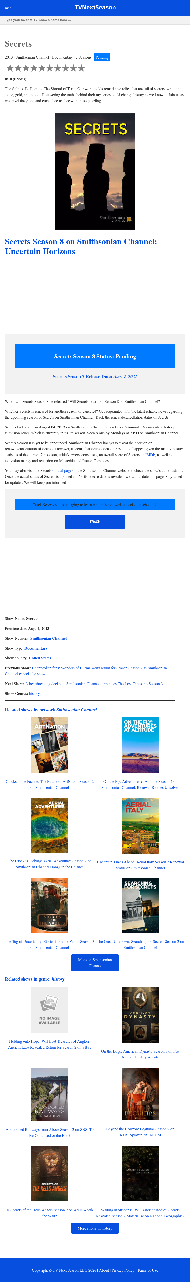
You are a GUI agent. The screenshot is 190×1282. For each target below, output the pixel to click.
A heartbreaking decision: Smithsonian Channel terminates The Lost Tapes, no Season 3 (94, 683)
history (34, 693)
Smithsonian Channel (48, 638)
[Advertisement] (95, 295)
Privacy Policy (123, 1270)
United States (40, 658)
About (104, 1270)
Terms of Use (147, 1270)
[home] (95, 8)
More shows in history (95, 1228)
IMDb (150, 454)
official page (61, 470)
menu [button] (9, 7)
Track (95, 522)
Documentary (36, 648)
